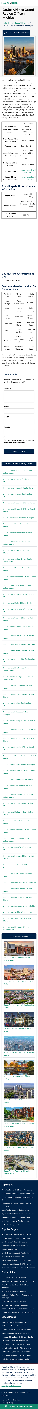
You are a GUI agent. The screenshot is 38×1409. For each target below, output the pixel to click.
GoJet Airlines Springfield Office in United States (19, 660)
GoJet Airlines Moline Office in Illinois (17, 603)
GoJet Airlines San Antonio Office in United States (17, 586)
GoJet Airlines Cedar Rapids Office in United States (17, 471)
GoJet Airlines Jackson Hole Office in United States (17, 560)
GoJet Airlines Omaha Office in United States (17, 534)
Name (6, 407)
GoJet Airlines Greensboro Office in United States (19, 831)
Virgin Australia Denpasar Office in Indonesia (18, 1309)
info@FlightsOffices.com (11, 1386)
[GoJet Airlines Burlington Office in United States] (19, 948)
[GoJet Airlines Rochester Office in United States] (19, 1162)
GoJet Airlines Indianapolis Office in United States (17, 542)
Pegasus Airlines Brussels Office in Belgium (18, 1337)
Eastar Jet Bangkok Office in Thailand (16, 1225)
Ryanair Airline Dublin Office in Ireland (16, 1238)
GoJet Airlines (20, 23)
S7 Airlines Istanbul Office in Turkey (15, 1326)
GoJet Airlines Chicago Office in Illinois (18, 488)
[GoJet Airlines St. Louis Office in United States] (19, 1138)
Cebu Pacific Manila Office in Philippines (17, 1190)
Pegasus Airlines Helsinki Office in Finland (17, 1260)
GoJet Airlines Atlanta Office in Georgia (18, 779)
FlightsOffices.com (15, 1392)
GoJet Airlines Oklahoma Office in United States (19, 610)
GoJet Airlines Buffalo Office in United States (17, 787)
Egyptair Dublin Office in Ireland (14, 1278)
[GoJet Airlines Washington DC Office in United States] (19, 1114)
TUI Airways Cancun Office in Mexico (16, 1341)
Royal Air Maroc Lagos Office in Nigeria (16, 1253)
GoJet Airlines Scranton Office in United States (18, 739)
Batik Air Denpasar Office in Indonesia (16, 1221)
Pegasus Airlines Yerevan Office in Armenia (18, 1214)
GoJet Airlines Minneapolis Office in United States (19, 578)
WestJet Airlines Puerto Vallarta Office (16, 1234)
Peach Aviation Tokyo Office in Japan (16, 1333)
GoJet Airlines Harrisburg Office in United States (19, 772)
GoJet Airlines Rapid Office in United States (17, 704)
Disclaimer (17, 1400)
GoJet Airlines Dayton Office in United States (17, 687)
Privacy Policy (8, 1403)
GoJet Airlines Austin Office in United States (17, 551)
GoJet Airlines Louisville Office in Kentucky (19, 882)
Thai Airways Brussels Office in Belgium (16, 1359)
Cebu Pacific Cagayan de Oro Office (15, 1210)
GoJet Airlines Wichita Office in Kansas (18, 912)
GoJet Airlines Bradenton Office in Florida (19, 503)
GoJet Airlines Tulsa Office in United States (17, 919)
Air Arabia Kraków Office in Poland (15, 1246)
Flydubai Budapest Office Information (16, 1217)
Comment (8, 389)
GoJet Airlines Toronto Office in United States (18, 619)
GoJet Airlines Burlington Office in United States (19, 722)
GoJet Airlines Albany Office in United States (17, 480)
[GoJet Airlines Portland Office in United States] (19, 1043)
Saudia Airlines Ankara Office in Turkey (16, 1355)
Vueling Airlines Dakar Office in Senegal (17, 1330)
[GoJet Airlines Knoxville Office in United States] (19, 996)
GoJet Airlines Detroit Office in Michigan (18, 518)
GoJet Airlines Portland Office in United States (18, 898)
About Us (6, 1400)
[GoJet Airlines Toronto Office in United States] (19, 1019)
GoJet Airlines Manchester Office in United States (19, 757)
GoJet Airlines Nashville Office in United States (18, 636)
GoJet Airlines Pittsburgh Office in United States (19, 510)
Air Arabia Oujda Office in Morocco (15, 1305)
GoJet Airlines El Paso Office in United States (17, 889)
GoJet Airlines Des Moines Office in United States (19, 730)
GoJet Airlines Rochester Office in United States (18, 628)
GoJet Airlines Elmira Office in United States (17, 525)
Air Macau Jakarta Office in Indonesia (16, 1344)
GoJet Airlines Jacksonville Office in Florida (17, 866)
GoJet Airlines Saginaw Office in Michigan (19, 765)
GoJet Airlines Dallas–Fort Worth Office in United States (19, 795)
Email (6, 417)
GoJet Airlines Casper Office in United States (17, 495)
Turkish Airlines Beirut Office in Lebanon (17, 1322)
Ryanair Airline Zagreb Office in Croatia (16, 1348)
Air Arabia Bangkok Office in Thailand (16, 1352)
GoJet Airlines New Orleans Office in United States (17, 669)
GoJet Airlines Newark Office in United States (18, 822)
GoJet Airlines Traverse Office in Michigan (19, 644)
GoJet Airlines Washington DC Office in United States (18, 678)
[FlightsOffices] (10, 3)
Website (7, 427)
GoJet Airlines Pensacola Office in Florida (19, 906)
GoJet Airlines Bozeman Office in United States (18, 857)
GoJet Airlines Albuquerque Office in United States (17, 839)
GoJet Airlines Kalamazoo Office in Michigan (16, 713)
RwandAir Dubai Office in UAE (13, 1257)
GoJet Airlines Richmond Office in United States (18, 595)
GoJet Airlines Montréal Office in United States (18, 848)
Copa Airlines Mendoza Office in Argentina (18, 1281)
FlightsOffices (8, 23)
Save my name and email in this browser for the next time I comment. (19, 441)
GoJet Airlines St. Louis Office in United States (18, 804)
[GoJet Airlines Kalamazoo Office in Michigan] (19, 1067)
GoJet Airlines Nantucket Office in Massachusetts (16, 928)
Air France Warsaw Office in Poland (15, 1301)
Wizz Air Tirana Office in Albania (14, 1291)
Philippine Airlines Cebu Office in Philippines (18, 1268)
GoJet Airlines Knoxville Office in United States (18, 748)
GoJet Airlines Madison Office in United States (18, 813)
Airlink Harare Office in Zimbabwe (14, 1242)
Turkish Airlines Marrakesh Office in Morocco (18, 1264)
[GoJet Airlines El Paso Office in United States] (19, 972)
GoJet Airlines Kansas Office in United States (17, 874)
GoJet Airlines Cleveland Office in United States (18, 651)
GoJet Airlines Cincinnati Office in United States (18, 695)
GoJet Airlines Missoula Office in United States (18, 569)
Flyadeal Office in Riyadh (11, 1249)
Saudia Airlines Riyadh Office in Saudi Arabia (18, 1193)
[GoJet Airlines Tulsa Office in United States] (19, 1091)
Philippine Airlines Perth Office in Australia (17, 1312)
